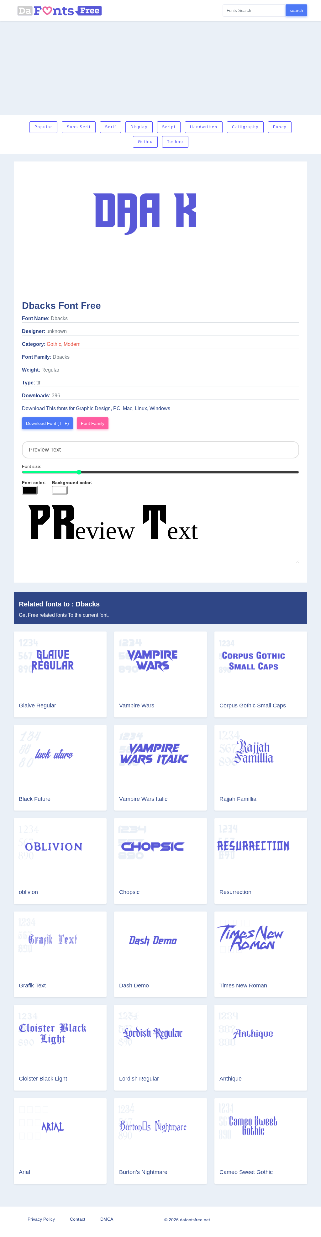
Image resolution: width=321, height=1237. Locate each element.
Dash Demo (134, 985)
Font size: (31, 466)
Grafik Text (32, 985)
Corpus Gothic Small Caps (252, 705)
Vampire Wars (136, 705)
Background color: (72, 482)
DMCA (106, 1219)
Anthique (230, 1079)
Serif (110, 127)
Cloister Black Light (43, 1079)
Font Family (92, 423)
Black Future (34, 799)
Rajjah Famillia (237, 799)
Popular (43, 127)
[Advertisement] (160, 68)
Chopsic (129, 892)
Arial (24, 1172)
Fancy (280, 127)
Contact (77, 1219)
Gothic (145, 142)
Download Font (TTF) (47, 423)
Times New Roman (243, 985)
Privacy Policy (41, 1219)
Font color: (34, 482)
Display (139, 127)
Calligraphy (245, 127)
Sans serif (79, 127)
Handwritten (204, 127)
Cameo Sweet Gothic (246, 1172)
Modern (72, 344)
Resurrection (235, 892)
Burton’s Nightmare (143, 1172)
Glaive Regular (37, 705)
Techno (175, 142)
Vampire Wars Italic (143, 799)
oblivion (28, 892)
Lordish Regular (139, 1079)
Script (169, 127)
